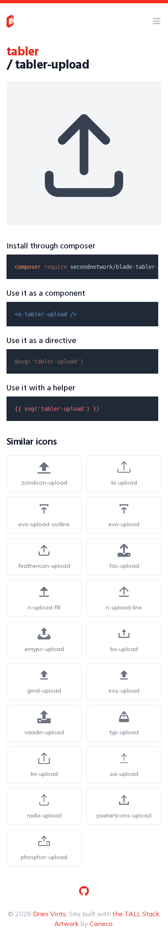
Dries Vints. (50, 914)
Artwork (66, 923)
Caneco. (102, 923)
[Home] (10, 21)
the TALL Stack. (137, 914)
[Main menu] (156, 21)
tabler (23, 52)
